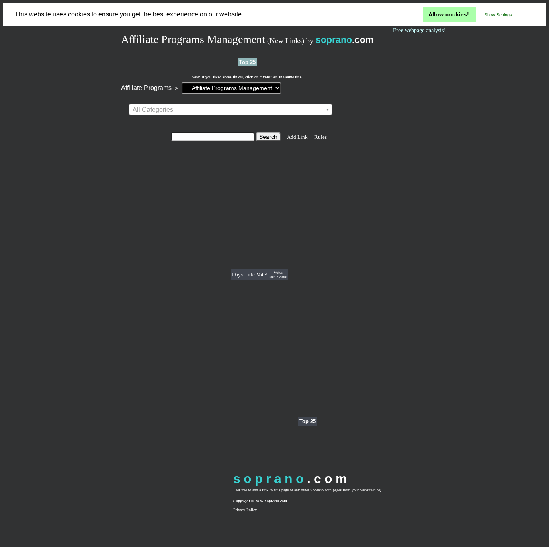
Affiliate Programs (146, 87)
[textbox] (230, 109)
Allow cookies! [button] (448, 14)
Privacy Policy (245, 510)
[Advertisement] (197, 274)
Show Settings (498, 14)
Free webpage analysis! (419, 30)
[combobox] (230, 109)
